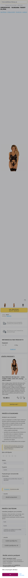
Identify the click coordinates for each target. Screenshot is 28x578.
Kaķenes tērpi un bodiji (10, 5)
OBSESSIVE (20, 5)
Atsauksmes (19, 12)
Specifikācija (3, 12)
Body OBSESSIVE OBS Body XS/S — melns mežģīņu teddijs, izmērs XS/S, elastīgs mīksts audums (13, 378)
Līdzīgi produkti (11, 12)
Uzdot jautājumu (11, 541)
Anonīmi (6, 494)
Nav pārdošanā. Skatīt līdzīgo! (14, 310)
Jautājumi (24, 12)
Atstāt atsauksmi (11, 497)
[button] (26, 379)
